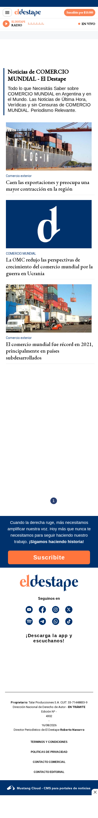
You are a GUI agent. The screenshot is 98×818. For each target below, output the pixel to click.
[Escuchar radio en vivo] (6, 23)
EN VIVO (88, 24)
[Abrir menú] (7, 12)
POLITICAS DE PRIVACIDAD (49, 752)
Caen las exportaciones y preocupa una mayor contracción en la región (47, 185)
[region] (39, 55)
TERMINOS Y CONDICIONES (49, 742)
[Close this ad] (95, 792)
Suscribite (49, 557)
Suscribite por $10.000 (80, 12)
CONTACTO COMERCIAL (49, 762)
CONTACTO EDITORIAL (49, 772)
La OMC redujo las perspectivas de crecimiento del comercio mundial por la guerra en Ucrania (49, 266)
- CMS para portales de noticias (53, 788)
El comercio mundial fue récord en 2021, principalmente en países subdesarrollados (49, 351)
